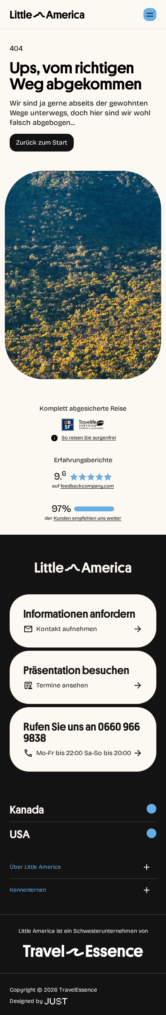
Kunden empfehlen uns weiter (87, 518)
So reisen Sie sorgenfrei (89, 437)
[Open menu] (149, 14)
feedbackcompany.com (87, 486)
